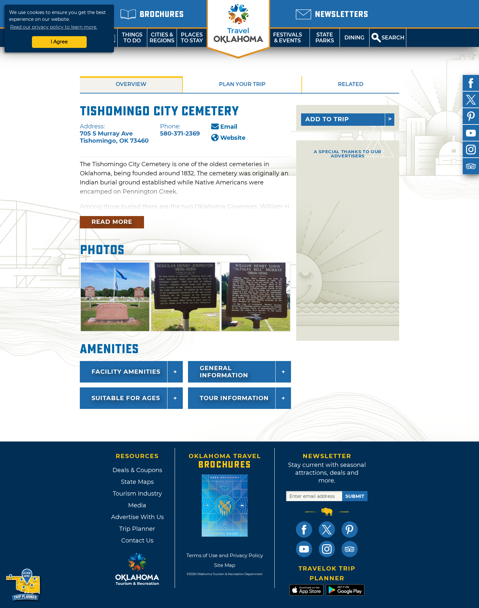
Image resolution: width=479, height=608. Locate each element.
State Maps (137, 481)
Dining (354, 38)
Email (228, 126)
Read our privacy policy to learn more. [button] (53, 27)
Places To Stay (192, 38)
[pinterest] (471, 116)
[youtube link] (304, 549)
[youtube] (471, 133)
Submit (354, 496)
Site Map (224, 565)
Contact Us (137, 540)
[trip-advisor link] (349, 549)
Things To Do (132, 38)
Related (350, 84)
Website (232, 137)
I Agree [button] (59, 42)
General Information (224, 372)
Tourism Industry (137, 493)
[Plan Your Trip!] (23, 585)
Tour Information (234, 398)
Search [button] (393, 38)
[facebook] (471, 83)
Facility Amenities (126, 371)
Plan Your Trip (242, 84)
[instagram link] (327, 549)
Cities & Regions (162, 38)
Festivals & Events (287, 38)
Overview (131, 84)
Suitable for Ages (126, 398)
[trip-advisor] (471, 166)
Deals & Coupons (137, 470)
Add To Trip (327, 119)
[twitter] (471, 100)
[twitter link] (327, 529)
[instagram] (471, 149)
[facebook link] (304, 529)
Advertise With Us (137, 517)
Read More (112, 221)
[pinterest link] (349, 529)
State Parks (324, 38)
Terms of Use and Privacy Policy (224, 555)
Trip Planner (137, 528)
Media (137, 505)
